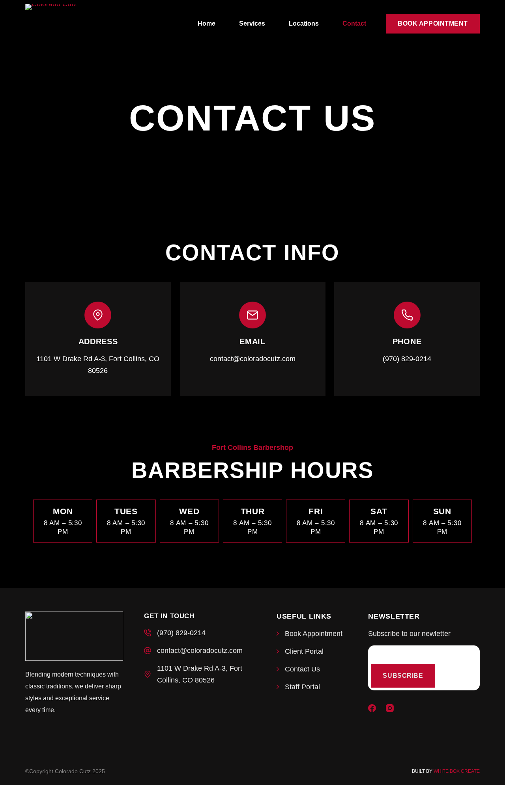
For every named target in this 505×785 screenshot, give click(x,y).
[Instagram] (390, 708)
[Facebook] (372, 708)
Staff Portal (302, 687)
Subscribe (403, 675)
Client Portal (304, 651)
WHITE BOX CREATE (457, 771)
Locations (304, 23)
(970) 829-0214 (181, 633)
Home (206, 23)
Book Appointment (433, 23)
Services (252, 23)
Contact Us (302, 669)
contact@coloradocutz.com (200, 650)
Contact (354, 23)
